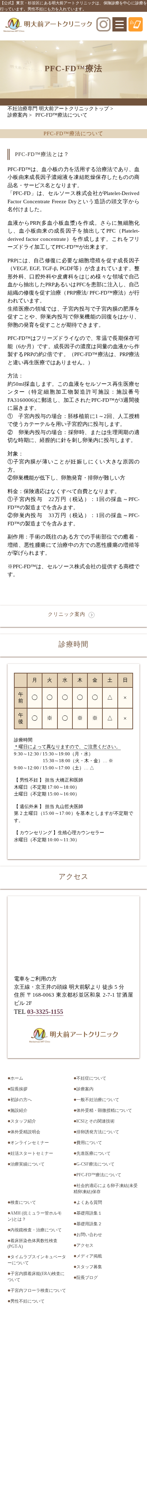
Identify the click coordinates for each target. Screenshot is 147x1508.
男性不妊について (27, 1301)
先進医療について (93, 1153)
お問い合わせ (89, 1234)
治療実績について (27, 1164)
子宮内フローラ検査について (38, 1290)
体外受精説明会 (25, 1131)
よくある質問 (89, 1202)
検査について (23, 1202)
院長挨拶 (18, 1088)
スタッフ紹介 (23, 1121)
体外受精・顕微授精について (104, 1110)
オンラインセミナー (29, 1142)
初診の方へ (21, 1099)
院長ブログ (87, 1277)
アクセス (84, 1245)
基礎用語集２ (89, 1223)
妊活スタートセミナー (31, 1153)
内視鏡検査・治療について (36, 1229)
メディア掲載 (89, 1256)
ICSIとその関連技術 (95, 1121)
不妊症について (91, 1078)
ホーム (16, 1078)
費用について (89, 1142)
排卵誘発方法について (97, 1131)
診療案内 (84, 1088)
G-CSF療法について (95, 1164)
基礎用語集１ (89, 1213)
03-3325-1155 (45, 1011)
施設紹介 (18, 1110)
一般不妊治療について (97, 1099)
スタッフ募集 (89, 1266)
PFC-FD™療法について (98, 1174)
